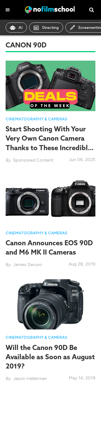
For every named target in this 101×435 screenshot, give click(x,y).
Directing (50, 27)
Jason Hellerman (30, 378)
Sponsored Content (33, 160)
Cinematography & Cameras (36, 119)
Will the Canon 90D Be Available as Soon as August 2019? (50, 356)
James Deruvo (27, 264)
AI (20, 27)
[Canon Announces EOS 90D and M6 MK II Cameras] (50, 199)
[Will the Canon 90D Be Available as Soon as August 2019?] (50, 303)
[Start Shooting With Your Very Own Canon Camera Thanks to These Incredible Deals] (50, 85)
